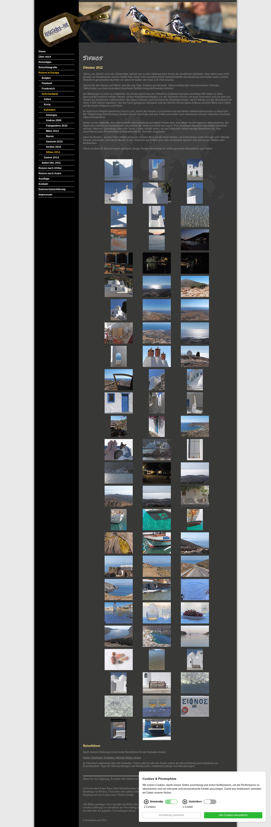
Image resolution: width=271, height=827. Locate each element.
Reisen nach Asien (50, 173)
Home (42, 51)
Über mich (45, 56)
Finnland (47, 83)
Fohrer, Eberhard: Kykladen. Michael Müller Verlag (112, 757)
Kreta (47, 104)
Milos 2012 (52, 131)
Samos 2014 (51, 157)
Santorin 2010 (54, 141)
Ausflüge (44, 178)
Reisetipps (45, 62)
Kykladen (49, 109)
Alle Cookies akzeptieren (233, 815)
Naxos (50, 136)
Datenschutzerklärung (52, 189)
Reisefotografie (48, 67)
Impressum (45, 194)
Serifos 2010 (53, 146)
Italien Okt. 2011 (51, 162)
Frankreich (48, 88)
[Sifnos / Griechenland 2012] (118, 169)
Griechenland (50, 93)
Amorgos (51, 115)
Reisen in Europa (49, 72)
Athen (47, 99)
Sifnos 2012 (53, 152)
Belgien (46, 78)
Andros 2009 (53, 120)
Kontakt (43, 184)
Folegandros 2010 (57, 125)
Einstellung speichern (171, 815)
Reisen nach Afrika (50, 168)
